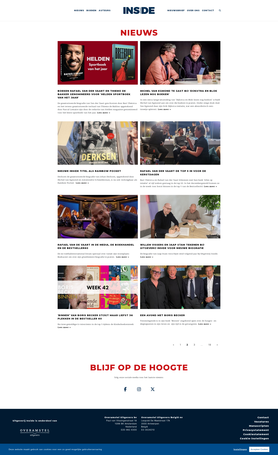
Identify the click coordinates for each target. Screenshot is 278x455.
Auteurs (104, 10)
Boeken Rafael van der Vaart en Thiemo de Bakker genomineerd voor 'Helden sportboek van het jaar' (94, 94)
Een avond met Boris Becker (162, 315)
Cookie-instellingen (254, 438)
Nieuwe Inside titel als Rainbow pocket (89, 171)
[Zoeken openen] (220, 10)
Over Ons (193, 10)
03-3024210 (148, 429)
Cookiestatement (256, 434)
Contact (208, 10)
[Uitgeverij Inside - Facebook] (125, 389)
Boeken (91, 10)
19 (209, 344)
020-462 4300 (129, 429)
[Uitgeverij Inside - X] (153, 389)
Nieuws (79, 10)
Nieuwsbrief (176, 10)
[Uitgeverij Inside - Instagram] (139, 389)
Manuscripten (259, 426)
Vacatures (261, 421)
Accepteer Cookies (259, 449)
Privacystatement (256, 430)
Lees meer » (103, 112)
